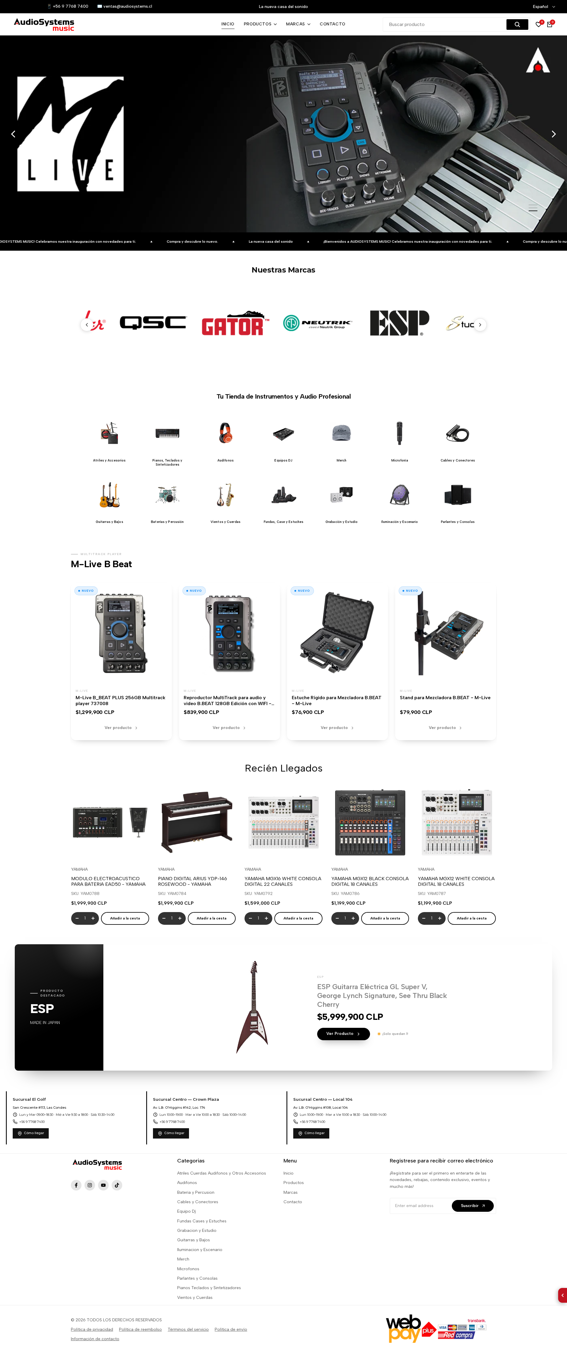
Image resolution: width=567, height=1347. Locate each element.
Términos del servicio (188, 1329)
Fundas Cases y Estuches (202, 1221)
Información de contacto (95, 1338)
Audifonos (187, 1182)
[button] (109, 439)
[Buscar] (517, 24)
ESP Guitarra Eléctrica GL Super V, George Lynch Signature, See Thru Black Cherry (382, 995)
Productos (294, 1182)
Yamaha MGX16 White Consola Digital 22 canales (283, 881)
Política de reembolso (140, 1329)
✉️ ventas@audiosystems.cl (124, 6)
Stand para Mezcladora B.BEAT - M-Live (445, 697)
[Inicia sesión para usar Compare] (110, 850)
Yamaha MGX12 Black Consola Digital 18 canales (370, 881)
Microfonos (188, 1268)
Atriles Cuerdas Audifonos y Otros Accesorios (221, 1173)
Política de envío (231, 1329)
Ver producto (118, 727)
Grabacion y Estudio (196, 1230)
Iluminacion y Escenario (199, 1249)
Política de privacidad (92, 1329)
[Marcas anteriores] (86, 324)
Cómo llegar (34, 1133)
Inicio (289, 1173)
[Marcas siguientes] (480, 324)
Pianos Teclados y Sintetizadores (209, 1287)
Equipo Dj (186, 1211)
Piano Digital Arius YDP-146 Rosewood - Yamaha (192, 881)
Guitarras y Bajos (193, 1239)
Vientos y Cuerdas (195, 1297)
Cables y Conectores (197, 1201)
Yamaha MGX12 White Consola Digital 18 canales (456, 881)
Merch (183, 1259)
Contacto (293, 1201)
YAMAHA (79, 869)
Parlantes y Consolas (197, 1278)
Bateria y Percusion (195, 1192)
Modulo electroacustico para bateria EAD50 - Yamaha (108, 881)
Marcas (291, 1192)
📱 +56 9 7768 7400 (67, 6)
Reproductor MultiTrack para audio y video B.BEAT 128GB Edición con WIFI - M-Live (227, 704)
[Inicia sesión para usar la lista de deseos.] (96, 850)
